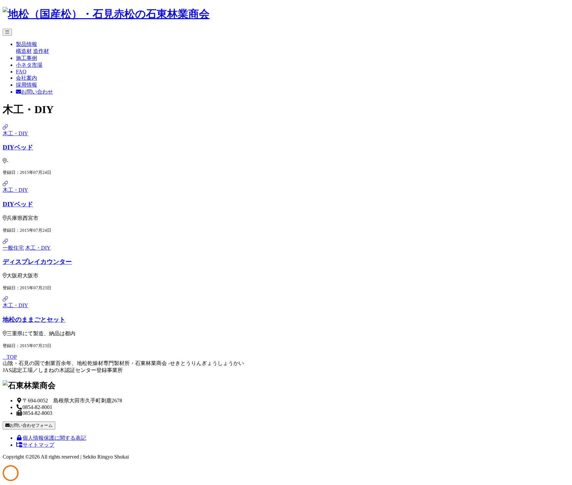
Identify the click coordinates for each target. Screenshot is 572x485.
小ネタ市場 (29, 65)
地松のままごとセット (34, 319)
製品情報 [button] (26, 44)
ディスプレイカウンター (37, 261)
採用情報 (26, 85)
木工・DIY (15, 133)
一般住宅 (13, 248)
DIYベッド (18, 147)
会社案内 (26, 78)
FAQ (21, 71)
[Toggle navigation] (7, 32)
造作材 (41, 51)
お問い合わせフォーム (31, 425)
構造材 (24, 51)
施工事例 (26, 58)
